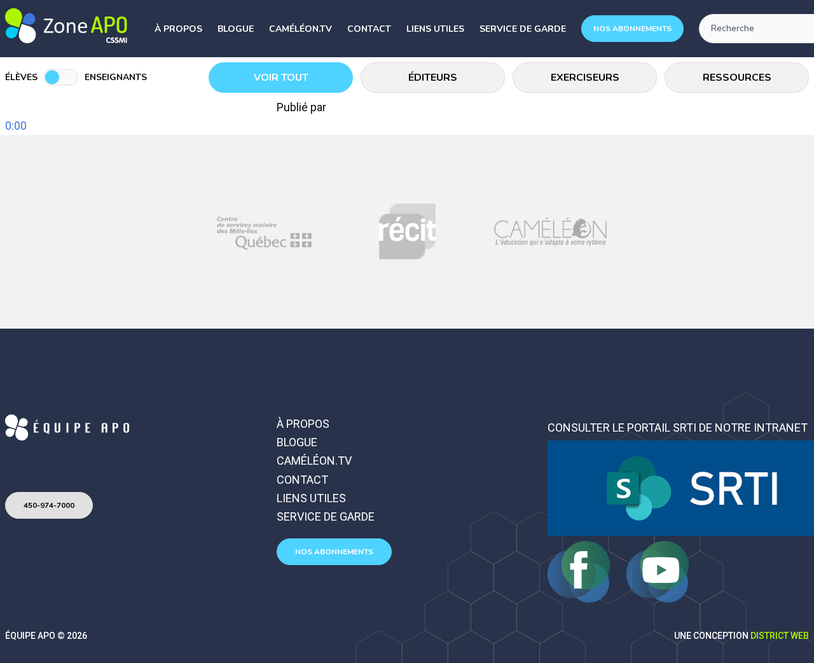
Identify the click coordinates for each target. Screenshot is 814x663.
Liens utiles (435, 29)
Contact (369, 29)
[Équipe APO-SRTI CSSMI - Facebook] (580, 598)
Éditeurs (432, 78)
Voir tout (281, 78)
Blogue (235, 29)
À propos (178, 29)
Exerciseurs (585, 78)
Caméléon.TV (300, 29)
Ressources (737, 78)
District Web (779, 636)
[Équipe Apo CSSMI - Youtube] (657, 598)
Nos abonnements (632, 29)
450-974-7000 (49, 505)
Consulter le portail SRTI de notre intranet (678, 427)
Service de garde (522, 29)
